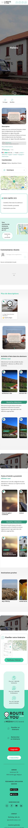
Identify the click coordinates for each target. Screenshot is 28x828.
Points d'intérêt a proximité (11, 205)
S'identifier (14, 757)
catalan (15, 154)
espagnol (20, 154)
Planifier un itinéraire (15, 728)
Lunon (5, 93)
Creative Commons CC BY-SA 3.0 (13, 467)
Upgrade (14, 749)
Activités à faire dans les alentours (13, 202)
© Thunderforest (13, 189)
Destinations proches (9, 208)
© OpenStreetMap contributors (21, 189)
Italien (21, 152)
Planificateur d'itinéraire (14, 660)
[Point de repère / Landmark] (9, 501)
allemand (4, 154)
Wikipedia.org (8, 142)
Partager (5, 102)
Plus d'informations (7, 146)
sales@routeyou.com (15, 820)
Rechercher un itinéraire (15, 738)
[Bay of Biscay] (9, 589)
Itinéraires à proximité (7, 235)
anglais (10, 154)
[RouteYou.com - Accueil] (7, 2)
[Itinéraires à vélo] (9, 381)
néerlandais (5, 156)
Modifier (12, 102)
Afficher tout (6, 359)
